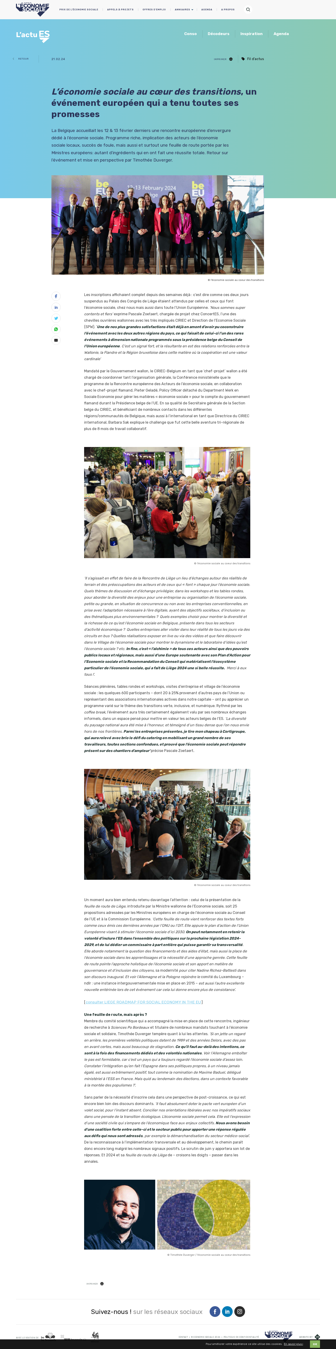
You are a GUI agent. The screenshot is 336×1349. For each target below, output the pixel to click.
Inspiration (251, 33)
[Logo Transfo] (34, 34)
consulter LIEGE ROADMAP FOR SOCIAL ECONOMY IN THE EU (143, 1002)
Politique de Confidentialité (241, 1337)
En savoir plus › (293, 1344)
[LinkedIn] (227, 1312)
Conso (190, 33)
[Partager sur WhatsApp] (56, 330)
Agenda (281, 33)
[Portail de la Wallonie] (95, 1337)
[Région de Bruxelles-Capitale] (48, 1336)
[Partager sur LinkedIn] (56, 308)
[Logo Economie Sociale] (32, 10)
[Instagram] (239, 1312)
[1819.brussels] (73, 1337)
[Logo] (278, 1336)
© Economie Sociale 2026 (205, 1337)
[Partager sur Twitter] (56, 319)
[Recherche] (250, 9)
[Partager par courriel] (56, 341)
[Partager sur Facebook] (56, 297)
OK (315, 1344)
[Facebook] (215, 1312)
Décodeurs (218, 33)
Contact (183, 1337)
